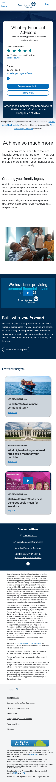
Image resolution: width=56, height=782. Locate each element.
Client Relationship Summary (18, 708)
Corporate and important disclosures (21, 703)
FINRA (15, 773)
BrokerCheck (33, 754)
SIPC (23, 773)
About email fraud (13, 724)
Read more (12, 413)
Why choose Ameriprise (15, 349)
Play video (12, 510)
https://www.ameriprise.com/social (28, 644)
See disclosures (13, 58)
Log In (48, 4)
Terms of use (12, 713)
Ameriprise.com (13, 698)
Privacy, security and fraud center (19, 719)
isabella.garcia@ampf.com (19, 73)
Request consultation (28, 86)
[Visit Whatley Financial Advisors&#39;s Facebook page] (28, 564)
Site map (10, 729)
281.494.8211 (13, 70)
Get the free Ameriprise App (30, 743)
